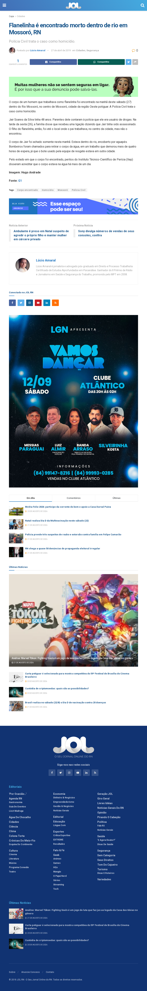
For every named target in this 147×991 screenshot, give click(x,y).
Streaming (58, 884)
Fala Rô (101, 825)
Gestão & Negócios (63, 806)
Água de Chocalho (20, 817)
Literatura (14, 858)
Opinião (101, 812)
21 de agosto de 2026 (23, 663)
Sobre (12, 972)
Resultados (59, 844)
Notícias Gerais (61, 810)
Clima (12, 831)
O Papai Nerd (60, 876)
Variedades (104, 879)
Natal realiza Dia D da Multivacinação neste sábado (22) (57, 520)
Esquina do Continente (20, 844)
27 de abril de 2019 (61, 50)
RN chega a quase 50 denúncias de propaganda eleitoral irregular (62, 548)
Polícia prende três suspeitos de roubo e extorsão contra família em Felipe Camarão (73, 534)
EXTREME (58, 839)
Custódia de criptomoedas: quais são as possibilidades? (57, 688)
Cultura (13, 850)
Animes (57, 858)
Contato (50, 972)
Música (12, 863)
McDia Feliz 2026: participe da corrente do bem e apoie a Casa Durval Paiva (68, 506)
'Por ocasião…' (17, 793)
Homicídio (48, 190)
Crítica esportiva (61, 835)
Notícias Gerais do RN (110, 807)
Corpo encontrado (27, 190)
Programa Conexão (19, 867)
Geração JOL (105, 793)
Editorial (58, 816)
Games (57, 863)
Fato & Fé (58, 850)
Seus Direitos (105, 860)
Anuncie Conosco (30, 972)
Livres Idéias (105, 803)
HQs (55, 867)
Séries (56, 880)
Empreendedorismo (63, 802)
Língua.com (59, 825)
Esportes (58, 831)
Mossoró (63, 190)
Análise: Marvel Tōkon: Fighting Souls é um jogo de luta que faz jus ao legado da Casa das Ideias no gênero (72, 658)
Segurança (92, 50)
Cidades (21, 16)
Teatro (12, 871)
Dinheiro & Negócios (64, 797)
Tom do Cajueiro (107, 864)
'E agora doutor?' (106, 840)
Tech (55, 889)
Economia (59, 793)
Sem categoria (106, 855)
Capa (11, 16)
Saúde (101, 836)
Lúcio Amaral (37, 50)
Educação (59, 821)
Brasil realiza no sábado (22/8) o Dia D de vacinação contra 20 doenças (65, 702)
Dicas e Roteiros (105, 873)
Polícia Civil (79, 190)
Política (102, 821)
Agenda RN (15, 798)
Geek (56, 855)
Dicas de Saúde (105, 844)
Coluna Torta (17, 835)
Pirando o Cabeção (108, 817)
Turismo (102, 869)
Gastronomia (15, 802)
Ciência (13, 826)
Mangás (57, 871)
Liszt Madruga (16, 811)
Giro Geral (103, 798)
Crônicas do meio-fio (22, 840)
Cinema (13, 854)
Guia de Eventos (17, 806)
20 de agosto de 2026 (37, 681)
